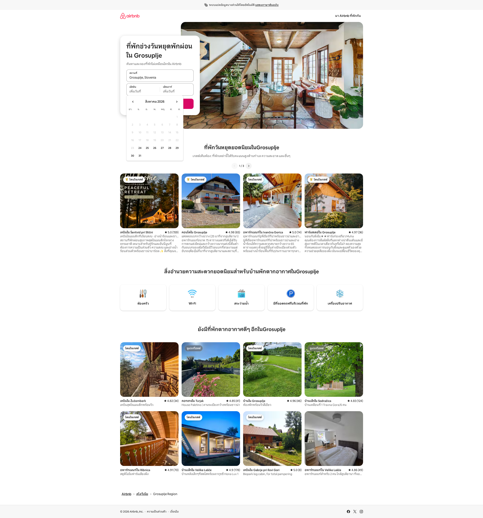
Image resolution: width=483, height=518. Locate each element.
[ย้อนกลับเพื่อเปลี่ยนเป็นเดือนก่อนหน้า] (133, 102)
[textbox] (143, 91)
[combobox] (160, 77)
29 (177, 148)
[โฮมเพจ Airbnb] (129, 16)
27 (162, 148)
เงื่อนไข (174, 511)
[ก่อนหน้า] (235, 166)
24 (139, 148)
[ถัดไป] (249, 166)
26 (154, 148)
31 (140, 155)
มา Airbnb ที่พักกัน (348, 16)
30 (132, 155)
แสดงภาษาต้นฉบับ (267, 5)
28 (169, 148)
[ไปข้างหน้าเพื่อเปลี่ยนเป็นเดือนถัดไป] (177, 102)
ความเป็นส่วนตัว (156, 511)
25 (147, 148)
